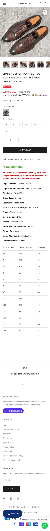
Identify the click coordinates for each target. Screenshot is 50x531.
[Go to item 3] (23, 64)
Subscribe (11, 489)
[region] (25, 372)
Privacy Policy (8, 447)
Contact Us (7, 438)
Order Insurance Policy (12, 460)
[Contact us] (44, 525)
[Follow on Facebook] (4, 498)
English (35, 507)
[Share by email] (22, 101)
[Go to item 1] (6, 64)
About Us (7, 434)
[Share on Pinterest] (18, 101)
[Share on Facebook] (10, 101)
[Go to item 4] (32, 64)
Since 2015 (33, 513)
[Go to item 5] (40, 64)
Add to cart (25, 150)
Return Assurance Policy (13, 456)
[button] (25, 95)
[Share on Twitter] (14, 101)
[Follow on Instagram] (11, 498)
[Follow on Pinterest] (18, 498)
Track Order (7, 451)
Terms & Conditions (11, 429)
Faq (4, 425)
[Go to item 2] (15, 64)
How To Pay (8, 442)
